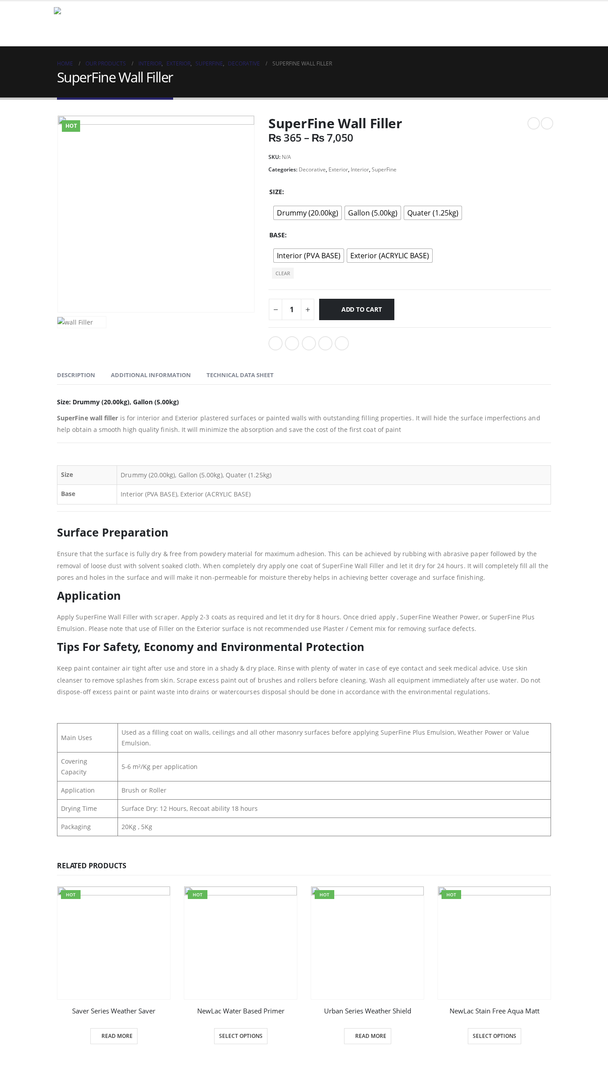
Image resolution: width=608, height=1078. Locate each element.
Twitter (292, 343)
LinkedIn (309, 343)
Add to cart (361, 309)
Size (275, 191)
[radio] (307, 213)
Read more (117, 1036)
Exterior (338, 169)
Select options (241, 1036)
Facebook (275, 343)
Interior (360, 169)
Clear (283, 273)
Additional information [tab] (151, 375)
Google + (325, 343)
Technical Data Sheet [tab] (240, 375)
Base (277, 235)
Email (342, 343)
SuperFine (384, 169)
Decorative (312, 169)
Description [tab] (76, 375)
